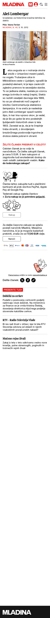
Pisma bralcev (13, 275)
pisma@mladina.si (40, 275)
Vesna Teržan (14, 25)
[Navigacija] (46, 4)
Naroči (11, 238)
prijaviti (40, 196)
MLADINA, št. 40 (10, 27)
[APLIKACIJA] (30, 4)
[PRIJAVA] (36, 4)
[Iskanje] (41, 4)
